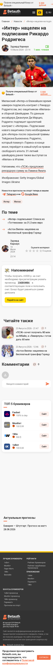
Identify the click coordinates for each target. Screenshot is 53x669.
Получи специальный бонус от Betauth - (25, 4)
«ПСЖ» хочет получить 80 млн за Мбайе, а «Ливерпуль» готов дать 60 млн (33, 336)
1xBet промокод (11, 593)
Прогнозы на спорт (12, 605)
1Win (6, 572)
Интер (6, 201)
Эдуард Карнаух (19, 46)
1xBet (30, 575)
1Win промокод (10, 599)
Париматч (32, 582)
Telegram (11, 194)
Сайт (44, 414)
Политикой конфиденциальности (18, 662)
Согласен (43, 657)
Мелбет (7, 566)
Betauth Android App (15, 645)
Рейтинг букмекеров (36, 563)
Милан (17, 201)
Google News (31, 194)
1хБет (6, 563)
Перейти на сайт (15, 300)
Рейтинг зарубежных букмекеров (36, 567)
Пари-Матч (9, 569)
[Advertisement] (26, 483)
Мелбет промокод (12, 596)
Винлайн (7, 575)
